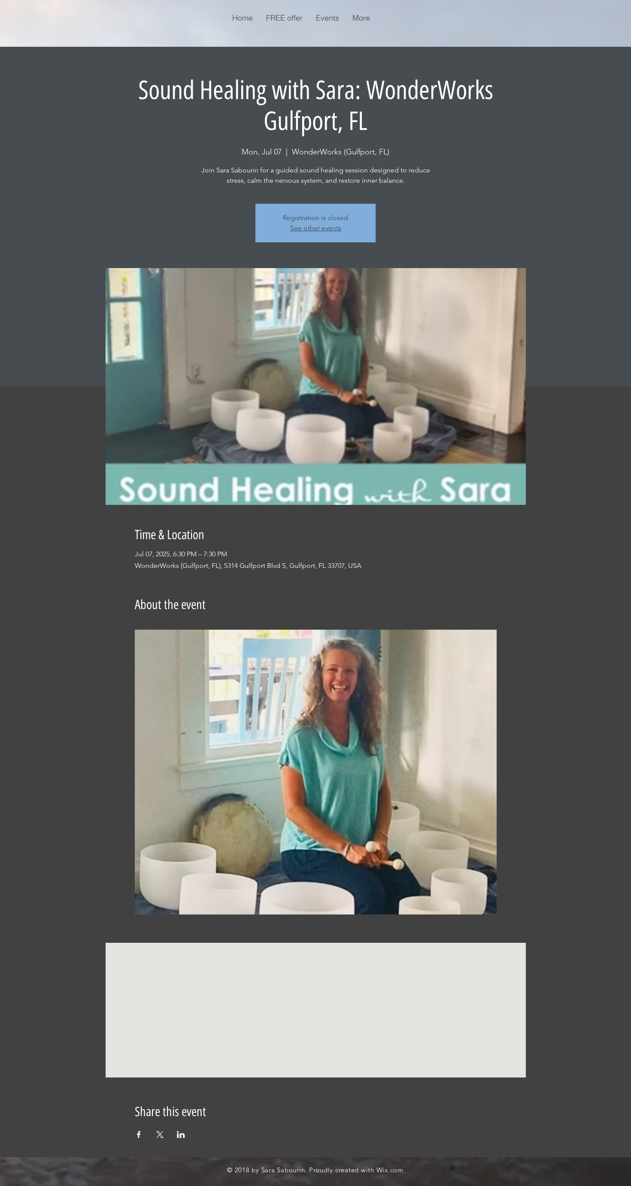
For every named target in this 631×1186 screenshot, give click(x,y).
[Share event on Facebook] (139, 1134)
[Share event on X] (160, 1134)
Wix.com (389, 1170)
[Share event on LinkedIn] (181, 1134)
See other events (315, 228)
